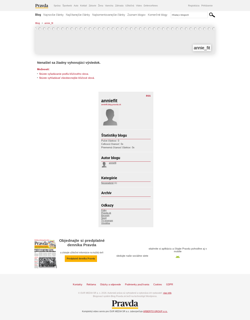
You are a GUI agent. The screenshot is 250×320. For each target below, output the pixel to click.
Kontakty (77, 284)
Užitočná (129, 5)
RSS (148, 96)
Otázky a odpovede (110, 284)
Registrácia (193, 5)
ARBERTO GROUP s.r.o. (155, 311)
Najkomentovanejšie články (108, 14)
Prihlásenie (207, 5)
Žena (100, 5)
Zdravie (92, 5)
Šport (104, 218)
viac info (167, 293)
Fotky (104, 210)
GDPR (169, 284)
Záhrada (119, 5)
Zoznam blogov (136, 14)
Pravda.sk (106, 213)
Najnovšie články (53, 14)
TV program (107, 220)
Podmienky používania (137, 284)
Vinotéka (105, 223)
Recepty (105, 215)
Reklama (91, 284)
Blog (38, 15)
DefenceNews (151, 5)
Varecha (109, 5)
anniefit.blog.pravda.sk (111, 104)
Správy (57, 5)
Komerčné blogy (157, 14)
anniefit (112, 163)
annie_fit (48, 23)
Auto (76, 5)
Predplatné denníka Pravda (81, 258)
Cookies (157, 284)
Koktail (83, 5)
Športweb (67, 5)
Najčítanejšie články (78, 14)
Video (139, 5)
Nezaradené (107, 183)
